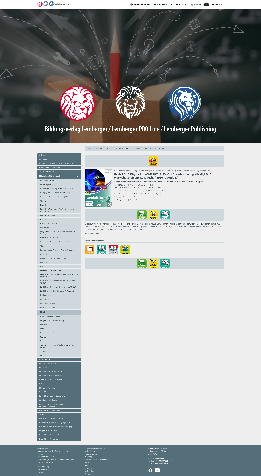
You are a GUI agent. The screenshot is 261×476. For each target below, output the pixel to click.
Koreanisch (44, 262)
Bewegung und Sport (47, 185)
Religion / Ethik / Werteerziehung (52, 321)
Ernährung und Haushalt (49, 224)
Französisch (44, 228)
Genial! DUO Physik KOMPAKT (153, 149)
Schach (43, 329)
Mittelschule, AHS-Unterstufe (104, 149)
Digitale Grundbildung (48, 215)
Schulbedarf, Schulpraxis (48, 400)
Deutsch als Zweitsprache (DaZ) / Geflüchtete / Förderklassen (57, 210)
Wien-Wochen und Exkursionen (50, 380)
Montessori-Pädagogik (48, 303)
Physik (120, 149)
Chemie (43, 201)
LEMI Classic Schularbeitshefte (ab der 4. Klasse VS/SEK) (57, 282)
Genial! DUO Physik (132, 149)
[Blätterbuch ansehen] (166, 214)
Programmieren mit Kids (48, 431)
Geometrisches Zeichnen (49, 238)
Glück (42, 246)
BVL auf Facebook (43, 470)
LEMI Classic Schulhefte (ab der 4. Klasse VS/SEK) (58, 287)
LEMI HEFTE (43, 392)
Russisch (43, 325)
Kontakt (40, 454)
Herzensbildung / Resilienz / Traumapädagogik (56, 427)
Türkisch (43, 351)
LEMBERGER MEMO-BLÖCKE (50, 270)
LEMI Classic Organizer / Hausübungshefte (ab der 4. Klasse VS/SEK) (59, 276)
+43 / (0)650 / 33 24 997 (164, 461)
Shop (89, 149)
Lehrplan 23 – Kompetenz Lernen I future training (57, 163)
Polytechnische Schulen (48, 363)
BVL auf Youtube (43, 472)
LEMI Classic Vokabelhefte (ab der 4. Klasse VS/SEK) (59, 291)
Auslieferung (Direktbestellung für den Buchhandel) (55, 460)
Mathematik (44, 299)
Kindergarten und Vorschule (49, 167)
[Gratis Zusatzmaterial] (126, 249)
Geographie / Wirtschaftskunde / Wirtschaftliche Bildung (57, 233)
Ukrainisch (44, 355)
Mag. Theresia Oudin (204, 171)
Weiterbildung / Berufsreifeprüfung (52, 419)
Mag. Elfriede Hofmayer (143, 171)
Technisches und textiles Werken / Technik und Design (57, 346)
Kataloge (181, 4)
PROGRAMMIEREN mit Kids (50, 317)
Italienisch (44, 254)
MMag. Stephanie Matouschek (183, 171)
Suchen (217, 4)
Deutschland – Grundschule (49, 435)
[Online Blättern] (102, 249)
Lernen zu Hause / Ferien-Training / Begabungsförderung (52, 405)
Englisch (43, 219)
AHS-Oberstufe (44, 359)
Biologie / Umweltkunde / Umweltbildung (55, 193)
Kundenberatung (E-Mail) (46, 457)
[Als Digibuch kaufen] (154, 214)
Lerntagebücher (46, 295)
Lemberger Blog (43, 467)
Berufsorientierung (47, 181)
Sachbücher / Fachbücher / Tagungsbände (54, 423)
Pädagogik (43, 159)
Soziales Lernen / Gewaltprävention (53, 333)
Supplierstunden (46, 341)
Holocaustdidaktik (45, 384)
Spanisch (43, 337)
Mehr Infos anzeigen (94, 234)
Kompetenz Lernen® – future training (54, 258)
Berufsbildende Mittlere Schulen (50, 372)
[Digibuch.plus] (114, 249)
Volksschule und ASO (47, 171)
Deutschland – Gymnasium (49, 439)
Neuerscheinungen (140, 4)
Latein (42, 266)
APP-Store (42, 155)
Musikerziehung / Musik (49, 307)
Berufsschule (44, 368)
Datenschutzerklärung (45, 462)
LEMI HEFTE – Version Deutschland (52, 396)
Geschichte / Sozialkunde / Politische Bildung (56, 242)
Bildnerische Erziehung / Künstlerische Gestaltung (58, 189)
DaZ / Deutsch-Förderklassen (49, 410)
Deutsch (43, 205)
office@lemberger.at (161, 464)
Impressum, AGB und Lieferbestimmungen (52, 451)
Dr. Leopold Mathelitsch (162, 171)
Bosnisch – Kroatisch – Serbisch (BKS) (54, 197)
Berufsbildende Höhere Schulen (50, 376)
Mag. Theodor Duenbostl (123, 171)
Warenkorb (199, 4)
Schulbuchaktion (163, 4)
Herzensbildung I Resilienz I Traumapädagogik (57, 250)
